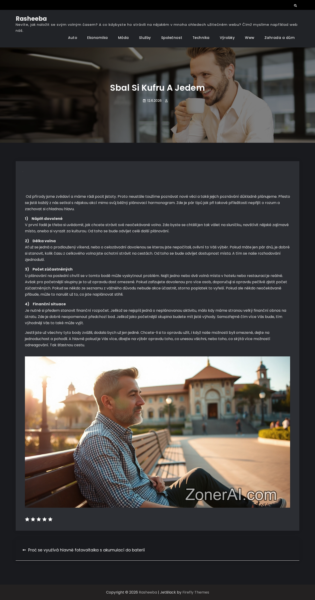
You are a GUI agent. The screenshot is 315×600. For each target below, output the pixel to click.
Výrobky (227, 37)
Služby (145, 37)
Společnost (171, 37)
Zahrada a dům (279, 37)
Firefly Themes (195, 592)
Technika (201, 37)
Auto (72, 37)
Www (249, 37)
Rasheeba (31, 19)
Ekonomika (97, 37)
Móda (123, 37)
